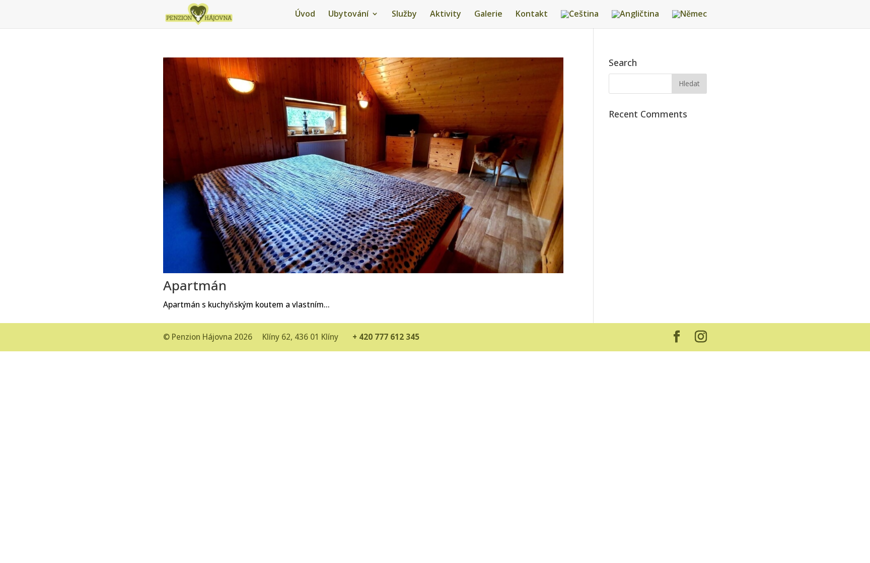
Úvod (305, 14)
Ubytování (348, 14)
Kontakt (532, 14)
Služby (404, 14)
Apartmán (195, 285)
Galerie (488, 14)
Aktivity (445, 14)
